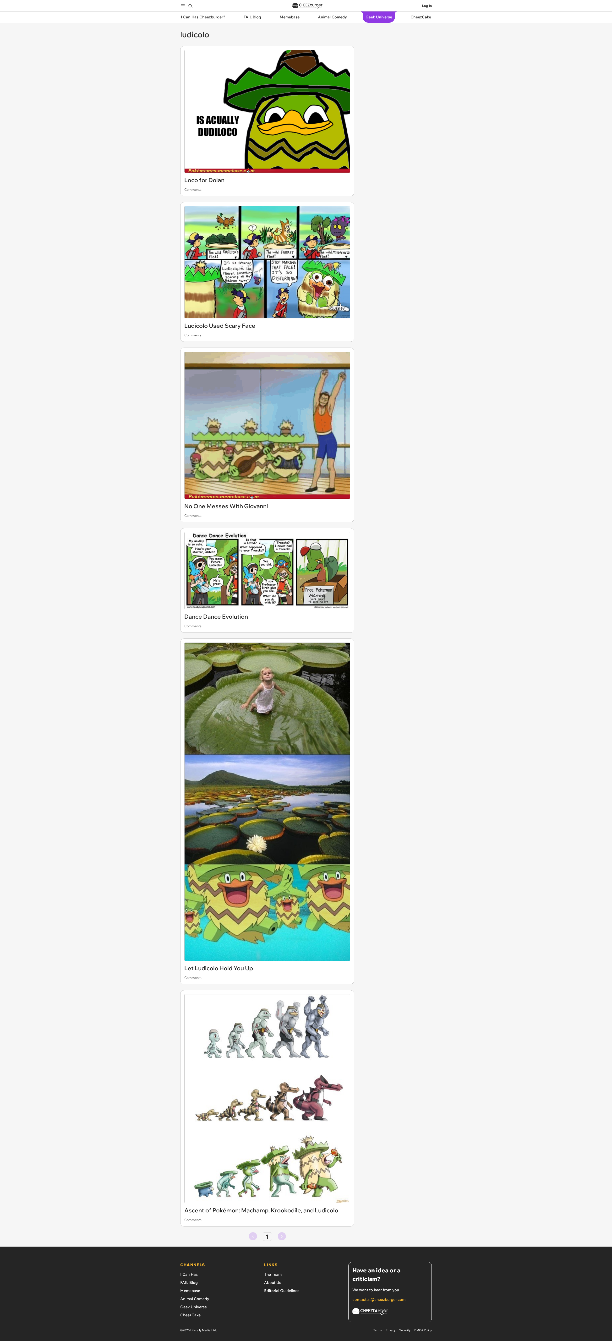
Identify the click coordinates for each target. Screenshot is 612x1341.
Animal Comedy (194, 1298)
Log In (427, 6)
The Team (273, 1274)
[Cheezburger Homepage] (307, 6)
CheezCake (190, 1315)
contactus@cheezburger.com (378, 1299)
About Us (272, 1282)
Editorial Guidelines (281, 1290)
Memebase (190, 1290)
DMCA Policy (423, 1330)
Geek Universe (193, 1306)
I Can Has (189, 1274)
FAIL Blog (189, 1282)
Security (404, 1330)
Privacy (390, 1330)
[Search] (190, 5)
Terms (377, 1330)
